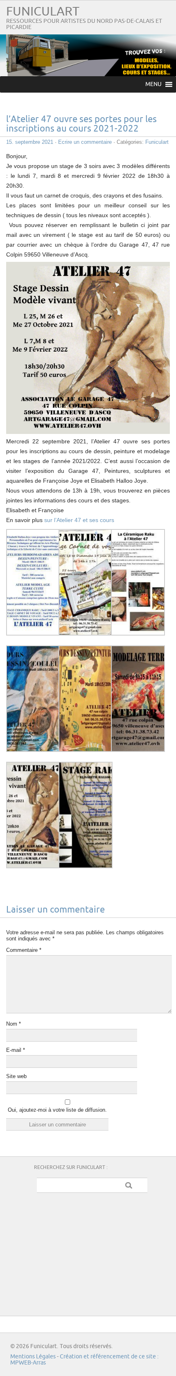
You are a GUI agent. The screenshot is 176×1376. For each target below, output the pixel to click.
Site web (16, 1076)
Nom (13, 1024)
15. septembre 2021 (29, 142)
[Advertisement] (92, 1252)
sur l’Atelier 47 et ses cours (79, 520)
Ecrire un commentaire (85, 142)
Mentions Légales (33, 1356)
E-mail (15, 1050)
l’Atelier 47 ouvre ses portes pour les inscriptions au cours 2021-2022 (81, 124)
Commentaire (23, 950)
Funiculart (42, 11)
